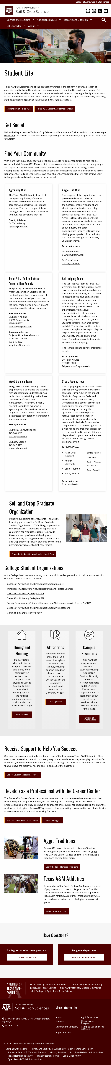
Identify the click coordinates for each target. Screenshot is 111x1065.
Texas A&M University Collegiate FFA (25, 598)
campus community (51, 90)
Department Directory (67, 1027)
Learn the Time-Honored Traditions (62, 867)
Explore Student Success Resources (22, 774)
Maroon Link (40, 164)
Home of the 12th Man (56, 911)
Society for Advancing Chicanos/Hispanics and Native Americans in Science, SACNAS (49, 603)
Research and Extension (75, 19)
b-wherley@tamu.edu (73, 254)
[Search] (104, 19)
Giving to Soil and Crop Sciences (92, 1028)
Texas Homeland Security (20, 1055)
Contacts (60, 1021)
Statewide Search (16, 1052)
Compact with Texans (16, 1048)
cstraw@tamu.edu (71, 263)
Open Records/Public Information (25, 1059)
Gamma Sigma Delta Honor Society (24, 612)
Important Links (64, 1032)
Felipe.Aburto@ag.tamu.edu (76, 366)
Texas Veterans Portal (48, 1055)
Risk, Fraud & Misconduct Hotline (86, 1052)
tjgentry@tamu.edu (18, 226)
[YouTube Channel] (106, 11)
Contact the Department (84, 957)
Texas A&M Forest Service (43, 987)
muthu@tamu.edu (18, 436)
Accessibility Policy (63, 1048)
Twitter (75, 132)
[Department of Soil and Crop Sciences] (27, 10)
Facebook (62, 132)
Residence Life (22, 714)
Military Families (58, 1052)
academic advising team (36, 756)
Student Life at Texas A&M (19, 108)
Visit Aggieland (55, 701)
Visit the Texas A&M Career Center (22, 820)
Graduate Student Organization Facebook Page (33, 554)
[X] (100, 11)
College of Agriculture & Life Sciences (92, 2)
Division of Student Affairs (89, 719)
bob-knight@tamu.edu (20, 326)
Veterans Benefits (37, 1052)
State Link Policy (84, 1048)
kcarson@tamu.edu (18, 448)
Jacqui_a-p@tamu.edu (19, 345)
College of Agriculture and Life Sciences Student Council (35, 583)
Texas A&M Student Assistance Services (55, 108)
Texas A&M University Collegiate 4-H (25, 593)
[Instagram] (94, 11)
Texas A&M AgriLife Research (85, 984)
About (31, 25)
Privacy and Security (41, 1048)
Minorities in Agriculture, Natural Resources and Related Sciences (40, 588)
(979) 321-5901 (12, 1025)
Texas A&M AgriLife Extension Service (49, 984)
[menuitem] (19, 20)
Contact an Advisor (26, 957)
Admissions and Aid (47, 19)
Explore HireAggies (52, 820)
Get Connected (13, 25)
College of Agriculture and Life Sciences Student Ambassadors (38, 607)
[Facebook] (88, 11)
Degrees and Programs (18, 19)
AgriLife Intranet (89, 1017)
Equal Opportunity (72, 1055)
